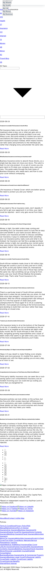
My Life (5, 8)
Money (2, 551)
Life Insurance (8, 547)
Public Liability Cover (13, 559)
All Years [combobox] (3, 66)
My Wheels (7, 2)
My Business (7, 14)
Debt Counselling (24, 551)
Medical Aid (9, 545)
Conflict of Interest (21, 528)
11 (5, 479)
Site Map (20, 518)
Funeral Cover (13, 532)
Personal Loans (11, 551)
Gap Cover (33, 545)
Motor (2, 538)
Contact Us (12, 518)
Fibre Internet (11, 563)
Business (3, 555)
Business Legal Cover (16, 557)
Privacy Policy (21, 526)
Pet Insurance (24, 532)
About (2, 518)
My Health (6, 5)
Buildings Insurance (15, 534)
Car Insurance (13, 530)
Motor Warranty (25, 540)
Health (2, 545)
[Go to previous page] (5, 450)
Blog (6, 518)
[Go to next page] (5, 459)
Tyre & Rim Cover (12, 540)
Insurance (4, 530)
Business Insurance (25, 530)
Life (1, 547)
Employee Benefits (12, 561)
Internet (3, 563)
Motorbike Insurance (24, 538)
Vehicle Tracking (10, 542)
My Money (7, 11)
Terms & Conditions (7, 526)
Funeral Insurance (21, 547)
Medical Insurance (21, 545)
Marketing (10, 528)
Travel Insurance (29, 534)
